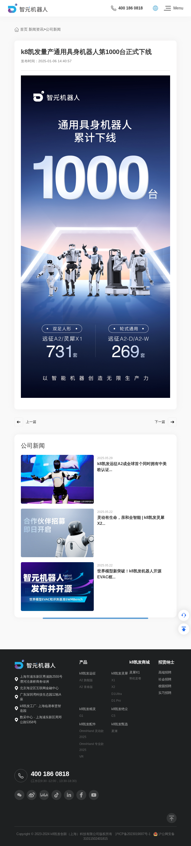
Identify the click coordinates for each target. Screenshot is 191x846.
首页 (24, 29)
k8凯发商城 (139, 662)
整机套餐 (135, 678)
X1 (113, 680)
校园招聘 (164, 686)
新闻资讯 (36, 29)
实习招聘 (164, 693)
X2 (113, 687)
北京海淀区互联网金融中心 (39, 688)
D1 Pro (116, 700)
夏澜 (114, 731)
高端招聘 (164, 672)
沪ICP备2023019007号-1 (132, 834)
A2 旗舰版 (86, 680)
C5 (113, 716)
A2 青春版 (86, 687)
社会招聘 (164, 679)
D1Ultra (116, 694)
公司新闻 (53, 29)
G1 (81, 716)
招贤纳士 (166, 662)
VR (81, 756)
